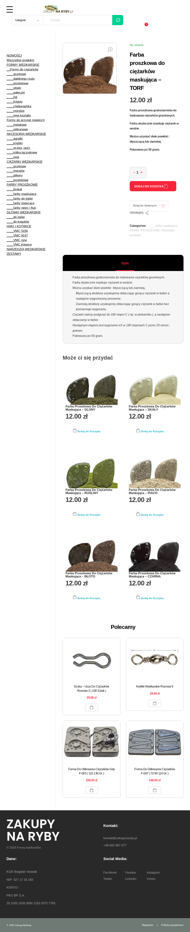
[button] (141, 172)
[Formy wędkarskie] (58, 9)
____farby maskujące (163, 225)
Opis (125, 263)
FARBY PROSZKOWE (145, 230)
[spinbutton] (138, 172)
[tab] (125, 263)
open (110, 49)
